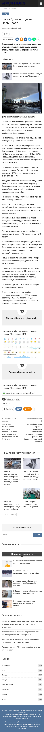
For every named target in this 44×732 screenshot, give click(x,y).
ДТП (3, 670)
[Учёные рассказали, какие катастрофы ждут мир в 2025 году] (12, 493)
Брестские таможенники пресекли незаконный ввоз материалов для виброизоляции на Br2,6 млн (10, 431)
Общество (5, 689)
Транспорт (5, 675)
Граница (5, 694)
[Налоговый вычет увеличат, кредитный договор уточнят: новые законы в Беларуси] (7, 604)
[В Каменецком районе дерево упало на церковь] (31, 493)
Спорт (4, 699)
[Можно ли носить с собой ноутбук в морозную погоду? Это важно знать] (7, 76)
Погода (5, 14)
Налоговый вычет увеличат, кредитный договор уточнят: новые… (25, 603)
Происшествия (7, 685)
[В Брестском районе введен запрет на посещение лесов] (7, 563)
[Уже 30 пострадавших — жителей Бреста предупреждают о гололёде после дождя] (7, 66)
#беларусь (10, 399)
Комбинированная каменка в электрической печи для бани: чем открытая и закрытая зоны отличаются (22, 624)
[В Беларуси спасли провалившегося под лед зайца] (7, 573)
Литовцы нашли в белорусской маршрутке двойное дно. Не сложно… (25, 583)
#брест (18, 399)
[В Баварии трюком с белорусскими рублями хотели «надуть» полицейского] (7, 594)
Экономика (6, 665)
